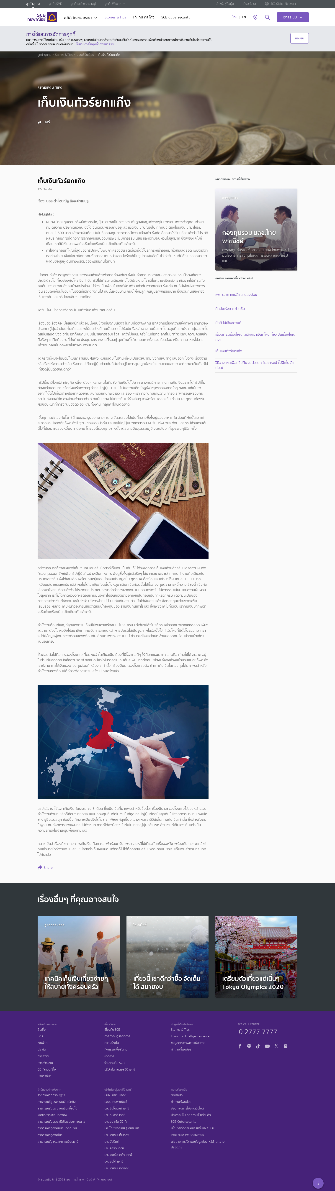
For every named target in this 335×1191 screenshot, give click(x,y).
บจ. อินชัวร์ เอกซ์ (114, 1115)
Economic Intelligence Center (191, 1036)
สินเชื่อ (42, 1029)
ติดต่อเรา (177, 1095)
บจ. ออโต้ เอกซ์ (113, 1161)
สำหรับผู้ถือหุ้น (225, 4)
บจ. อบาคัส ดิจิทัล (115, 1121)
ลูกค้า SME (55, 4)
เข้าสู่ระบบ (290, 17)
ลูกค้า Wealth (113, 4)
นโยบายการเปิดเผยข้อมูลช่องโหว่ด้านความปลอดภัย (197, 1144)
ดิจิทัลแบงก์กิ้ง (47, 1069)
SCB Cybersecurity (176, 17)
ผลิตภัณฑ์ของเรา (78, 17)
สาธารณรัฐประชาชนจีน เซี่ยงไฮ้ (57, 1108)
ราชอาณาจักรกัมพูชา (51, 1095)
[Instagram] (285, 1045)
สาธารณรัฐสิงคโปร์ (50, 1135)
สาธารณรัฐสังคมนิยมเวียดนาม (57, 1128)
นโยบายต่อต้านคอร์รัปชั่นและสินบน (192, 1128)
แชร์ (47, 122)
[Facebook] (240, 1045)
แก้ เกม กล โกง (144, 17)
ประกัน (42, 1049)
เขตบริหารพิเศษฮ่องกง (52, 1115)
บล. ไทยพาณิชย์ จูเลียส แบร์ (121, 1128)
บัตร (40, 1036)
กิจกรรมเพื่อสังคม (115, 1049)
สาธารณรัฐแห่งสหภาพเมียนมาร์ (58, 1141)
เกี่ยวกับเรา (249, 4)
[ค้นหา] (267, 17)
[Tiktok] (258, 1045)
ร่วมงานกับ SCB (114, 1063)
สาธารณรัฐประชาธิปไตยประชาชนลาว (61, 1121)
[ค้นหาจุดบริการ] (255, 17)
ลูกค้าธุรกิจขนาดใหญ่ (83, 4)
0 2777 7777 (258, 1031)
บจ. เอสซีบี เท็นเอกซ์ (116, 1135)
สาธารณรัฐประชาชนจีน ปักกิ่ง (57, 1101)
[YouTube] (267, 1045)
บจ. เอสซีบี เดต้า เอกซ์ (118, 1155)
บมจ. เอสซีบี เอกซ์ (115, 1095)
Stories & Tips (115, 17)
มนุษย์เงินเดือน (85, 55)
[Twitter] (276, 1045)
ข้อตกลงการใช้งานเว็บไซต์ (187, 1108)
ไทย (234, 17)
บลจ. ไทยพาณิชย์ (115, 1101)
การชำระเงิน (45, 1063)
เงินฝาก (42, 1042)
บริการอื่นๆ (45, 1076)
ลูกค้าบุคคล (33, 4)
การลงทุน (44, 1056)
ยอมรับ (299, 38)
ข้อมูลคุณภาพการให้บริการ (188, 1042)
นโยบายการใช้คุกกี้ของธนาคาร (94, 44)
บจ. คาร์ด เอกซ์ (114, 1148)
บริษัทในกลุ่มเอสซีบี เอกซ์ (119, 1069)
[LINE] (249, 1045)
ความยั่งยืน (111, 1042)
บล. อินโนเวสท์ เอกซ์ (116, 1108)
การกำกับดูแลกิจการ (117, 1036)
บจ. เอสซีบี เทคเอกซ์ (116, 1168)
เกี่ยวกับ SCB (112, 1029)
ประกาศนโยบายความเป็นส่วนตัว (191, 1115)
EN (244, 17)
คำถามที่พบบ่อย (181, 1049)
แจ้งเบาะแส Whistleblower (187, 1135)
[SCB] (41, 17)
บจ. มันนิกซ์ (111, 1141)
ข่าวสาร (109, 1056)
